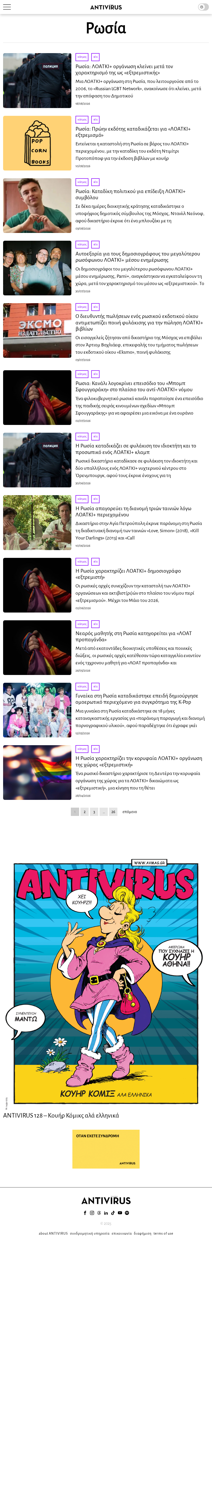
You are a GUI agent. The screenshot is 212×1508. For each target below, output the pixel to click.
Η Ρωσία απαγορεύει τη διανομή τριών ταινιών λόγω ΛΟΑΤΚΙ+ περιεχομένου (133, 511)
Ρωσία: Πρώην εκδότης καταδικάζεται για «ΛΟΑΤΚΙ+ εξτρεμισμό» (133, 132)
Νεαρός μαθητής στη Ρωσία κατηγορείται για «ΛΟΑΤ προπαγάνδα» (133, 636)
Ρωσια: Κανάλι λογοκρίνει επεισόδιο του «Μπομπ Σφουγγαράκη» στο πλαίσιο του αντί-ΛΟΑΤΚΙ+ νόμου (134, 386)
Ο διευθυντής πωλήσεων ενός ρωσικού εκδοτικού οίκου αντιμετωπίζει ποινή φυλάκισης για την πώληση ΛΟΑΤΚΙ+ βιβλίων (139, 322)
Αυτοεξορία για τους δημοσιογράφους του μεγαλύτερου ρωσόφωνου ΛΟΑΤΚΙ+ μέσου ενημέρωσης (137, 257)
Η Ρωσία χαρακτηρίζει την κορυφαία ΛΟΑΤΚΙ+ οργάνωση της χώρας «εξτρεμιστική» (138, 761)
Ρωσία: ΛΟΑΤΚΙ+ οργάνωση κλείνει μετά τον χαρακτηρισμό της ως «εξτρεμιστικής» (124, 69)
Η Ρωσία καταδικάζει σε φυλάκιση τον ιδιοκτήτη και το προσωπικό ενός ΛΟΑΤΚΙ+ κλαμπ (135, 449)
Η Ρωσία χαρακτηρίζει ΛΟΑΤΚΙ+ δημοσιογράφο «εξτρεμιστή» (128, 574)
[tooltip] (85, 1213)
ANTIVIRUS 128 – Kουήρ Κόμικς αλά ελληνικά (61, 1115)
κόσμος (82, 57)
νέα (95, 57)
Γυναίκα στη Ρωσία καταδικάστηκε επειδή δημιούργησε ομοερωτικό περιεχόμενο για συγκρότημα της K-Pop (136, 699)
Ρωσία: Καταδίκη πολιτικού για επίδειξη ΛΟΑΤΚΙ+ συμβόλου (130, 194)
